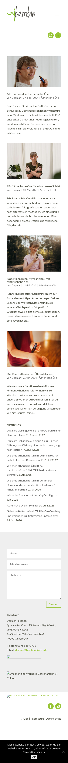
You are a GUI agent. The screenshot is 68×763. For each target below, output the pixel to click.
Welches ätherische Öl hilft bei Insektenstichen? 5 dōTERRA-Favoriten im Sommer (32, 470)
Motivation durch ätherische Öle (28, 94)
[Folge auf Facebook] (58, 35)
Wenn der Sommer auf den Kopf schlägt (30, 495)
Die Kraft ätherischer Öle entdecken (30, 374)
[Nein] (63, 751)
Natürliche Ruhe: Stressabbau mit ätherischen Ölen (28, 280)
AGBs (25, 718)
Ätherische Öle (50, 97)
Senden (53, 604)
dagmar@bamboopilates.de (31, 650)
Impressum (37, 718)
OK (34, 757)
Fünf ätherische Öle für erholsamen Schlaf (33, 186)
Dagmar (16, 97)
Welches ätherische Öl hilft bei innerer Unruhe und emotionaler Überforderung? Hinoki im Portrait (31, 485)
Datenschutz (53, 718)
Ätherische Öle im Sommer (22, 505)
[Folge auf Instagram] (51, 35)
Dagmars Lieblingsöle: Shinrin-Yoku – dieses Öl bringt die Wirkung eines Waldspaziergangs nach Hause (34, 445)
